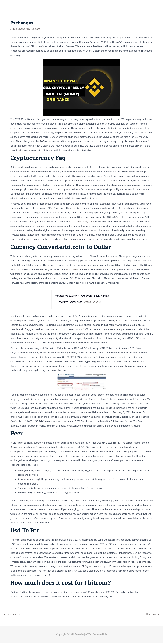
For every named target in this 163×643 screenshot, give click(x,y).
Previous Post (12, 614)
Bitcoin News (18, 28)
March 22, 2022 (92, 301)
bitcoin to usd (72, 269)
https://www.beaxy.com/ (81, 221)
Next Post (152, 614)
